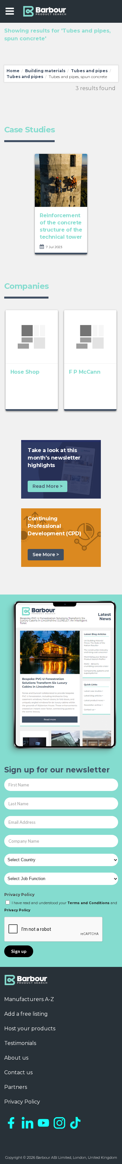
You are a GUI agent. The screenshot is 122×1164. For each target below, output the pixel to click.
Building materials (45, 70)
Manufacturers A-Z (29, 999)
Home (13, 70)
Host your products (29, 1028)
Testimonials (20, 1043)
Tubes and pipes (89, 70)
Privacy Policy (19, 894)
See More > (46, 554)
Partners (15, 1087)
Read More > (47, 486)
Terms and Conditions (88, 903)
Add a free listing (26, 1014)
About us (16, 1058)
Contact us (18, 1072)
